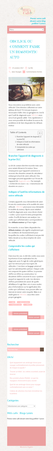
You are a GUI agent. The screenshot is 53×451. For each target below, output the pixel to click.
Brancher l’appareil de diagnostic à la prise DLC (29, 138)
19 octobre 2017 (18, 68)
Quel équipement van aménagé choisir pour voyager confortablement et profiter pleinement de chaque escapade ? (27, 365)
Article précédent (20, 313)
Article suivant (33, 317)
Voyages (18, 72)
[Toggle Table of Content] (39, 133)
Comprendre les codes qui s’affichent (26, 148)
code (13, 302)
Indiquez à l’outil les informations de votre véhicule (28, 143)
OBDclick (34, 115)
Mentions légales (26, 447)
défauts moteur (24, 302)
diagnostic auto (24, 181)
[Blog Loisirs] (26, 6)
